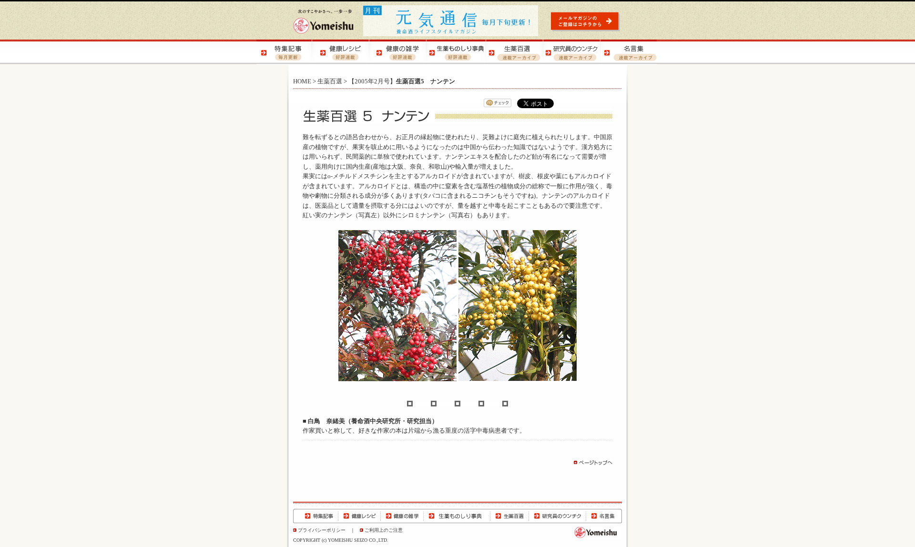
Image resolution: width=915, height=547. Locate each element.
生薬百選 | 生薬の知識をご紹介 (513, 52)
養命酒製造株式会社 (323, 21)
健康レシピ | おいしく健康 (342, 52)
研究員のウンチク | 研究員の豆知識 (571, 52)
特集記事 (315, 516)
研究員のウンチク (557, 516)
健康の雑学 (402, 516)
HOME (302, 81)
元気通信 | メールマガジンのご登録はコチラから (586, 21)
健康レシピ (359, 516)
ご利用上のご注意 (384, 530)
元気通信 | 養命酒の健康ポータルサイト (451, 20)
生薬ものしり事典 (457, 516)
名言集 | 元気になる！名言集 (628, 52)
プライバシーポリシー (322, 530)
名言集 (604, 516)
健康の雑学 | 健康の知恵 (399, 52)
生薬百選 (329, 81)
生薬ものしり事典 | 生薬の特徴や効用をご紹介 (456, 52)
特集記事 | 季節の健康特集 (285, 52)
